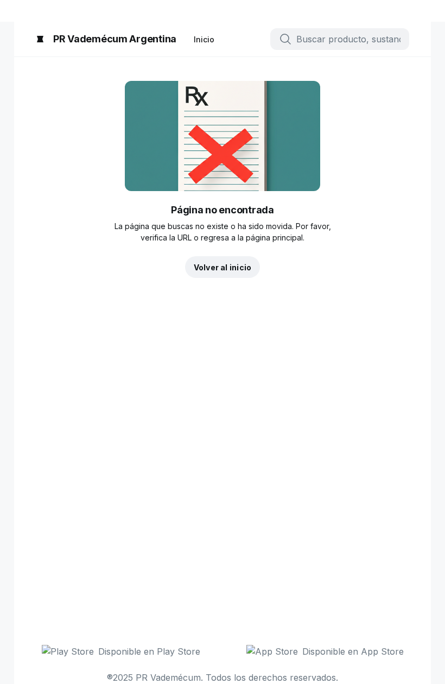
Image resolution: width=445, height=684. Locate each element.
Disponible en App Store (353, 651)
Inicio (204, 39)
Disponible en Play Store (149, 651)
